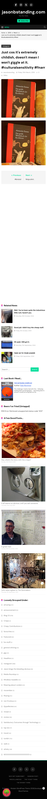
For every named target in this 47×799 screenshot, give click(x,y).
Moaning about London (13, 685)
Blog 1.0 (7, 615)
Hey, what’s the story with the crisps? (16, 460)
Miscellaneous (15, 779)
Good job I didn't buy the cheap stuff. (29, 327)
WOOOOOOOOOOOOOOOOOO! (16, 754)
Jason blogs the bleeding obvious (17, 669)
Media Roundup (10, 674)
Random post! (33, 776)
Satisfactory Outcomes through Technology (21, 722)
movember (8, 690)
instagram (6, 46)
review (6, 717)
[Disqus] (23, 214)
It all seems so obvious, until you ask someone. (19, 503)
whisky (6, 749)
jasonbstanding (8, 72)
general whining (10, 647)
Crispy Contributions (12, 626)
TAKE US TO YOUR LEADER (24, 353)
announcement (10, 610)
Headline (7, 658)
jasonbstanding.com (23, 12)
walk (5, 744)
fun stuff (7, 642)
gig (5, 653)
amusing (7, 605)
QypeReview (9, 706)
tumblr (6, 738)
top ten (7, 728)
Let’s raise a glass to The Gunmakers (15, 590)
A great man (6, 546)
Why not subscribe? (16, 776)
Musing (6, 696)
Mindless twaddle (11, 680)
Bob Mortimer (25, 385)
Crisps (6, 621)
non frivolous (9, 701)
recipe (6, 712)
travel (6, 733)
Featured (7, 637)
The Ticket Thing (30, 779)
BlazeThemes (23, 791)
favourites (8, 631)
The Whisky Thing (23, 783)
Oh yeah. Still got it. (22, 342)
